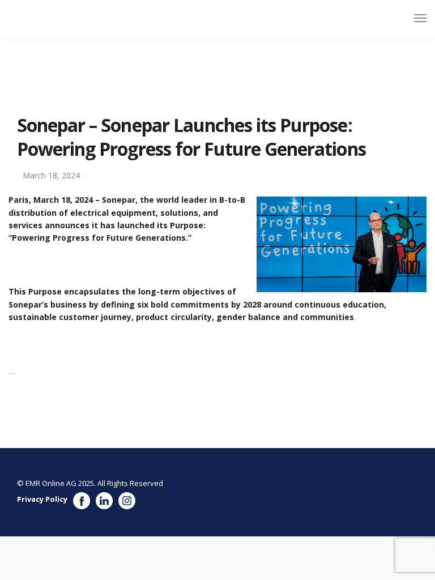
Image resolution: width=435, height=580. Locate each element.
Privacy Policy (42, 499)
